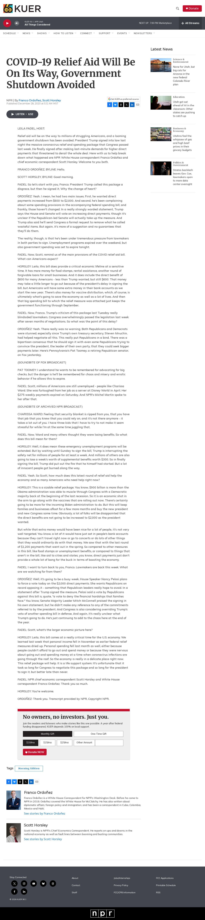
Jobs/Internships (122, 878)
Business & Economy (179, 130)
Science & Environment (181, 60)
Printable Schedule (166, 885)
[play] (7, 23)
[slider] (21, 23)
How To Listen (63, 33)
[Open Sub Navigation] (18, 33)
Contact (76, 885)
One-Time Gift (99, 733)
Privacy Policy (121, 885)
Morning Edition (29, 768)
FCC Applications (165, 878)
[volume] (17, 23)
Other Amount (84, 742)
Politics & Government (180, 164)
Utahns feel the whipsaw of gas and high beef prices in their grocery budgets (182, 143)
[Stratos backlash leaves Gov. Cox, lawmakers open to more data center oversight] (161, 168)
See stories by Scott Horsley (43, 839)
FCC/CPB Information (124, 892)
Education (179, 97)
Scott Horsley (51, 100)
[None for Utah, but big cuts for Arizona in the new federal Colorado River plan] (161, 65)
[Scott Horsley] (13, 832)
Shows (42, 33)
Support (105, 33)
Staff (74, 892)
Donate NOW (35, 752)
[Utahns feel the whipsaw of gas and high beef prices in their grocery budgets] (161, 134)
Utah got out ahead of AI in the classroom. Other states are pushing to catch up (184, 108)
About (75, 878)
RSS (158, 892)
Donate (194, 8)
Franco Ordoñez (30, 100)
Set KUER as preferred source (125, 99)
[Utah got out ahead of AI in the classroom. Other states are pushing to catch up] (161, 103)
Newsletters (143, 33)
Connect (86, 33)
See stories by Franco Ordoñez (44, 813)
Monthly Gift (47, 733)
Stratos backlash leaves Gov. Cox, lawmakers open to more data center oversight (183, 177)
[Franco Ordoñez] (13, 800)
